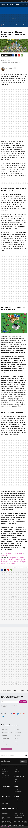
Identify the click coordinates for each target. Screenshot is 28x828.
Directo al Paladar (6, 789)
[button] (11, 68)
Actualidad (17, 729)
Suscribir (23, 701)
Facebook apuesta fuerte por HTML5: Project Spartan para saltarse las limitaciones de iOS (13, 562)
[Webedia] (24, 1)
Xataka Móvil (5, 771)
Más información (5, 826)
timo (3, 741)
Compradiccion (5, 803)
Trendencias (5, 798)
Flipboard (19, 55)
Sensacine (16, 779)
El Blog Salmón (18, 798)
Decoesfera (4, 801)
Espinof (16, 781)
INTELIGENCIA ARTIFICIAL (17, 4)
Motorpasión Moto (18, 791)
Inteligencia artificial (7, 732)
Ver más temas (6, 749)
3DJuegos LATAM (18, 811)
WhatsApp (4, 744)
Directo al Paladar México (6, 818)
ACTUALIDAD (4, 4)
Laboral (16, 738)
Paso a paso (5, 729)
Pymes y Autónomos (19, 801)
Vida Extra (16, 771)
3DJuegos (16, 769)
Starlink (11, 24)
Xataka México (5, 811)
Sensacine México (18, 813)
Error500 (4, 555)
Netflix (16, 741)
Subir (22, 761)
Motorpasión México (19, 817)
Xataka (3, 769)
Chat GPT (15, 690)
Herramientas (17, 732)
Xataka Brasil (5, 813)
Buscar (26, 755)
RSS (21, 713)
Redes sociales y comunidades (15, 567)
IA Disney (22, 690)
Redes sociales (5, 738)
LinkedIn (3, 716)
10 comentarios (7, 55)
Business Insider (17, 553)
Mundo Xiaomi (5, 778)
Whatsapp (25, 24)
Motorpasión (17, 789)
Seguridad (4, 735)
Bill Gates (5, 24)
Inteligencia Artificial (19, 744)
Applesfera (4, 773)
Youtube (14, 713)
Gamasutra (8, 553)
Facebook (13, 55)
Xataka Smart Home (6, 775)
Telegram (17, 713)
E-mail (22, 55)
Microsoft (18, 24)
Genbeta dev (17, 735)
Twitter (16, 55)
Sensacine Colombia (19, 815)
